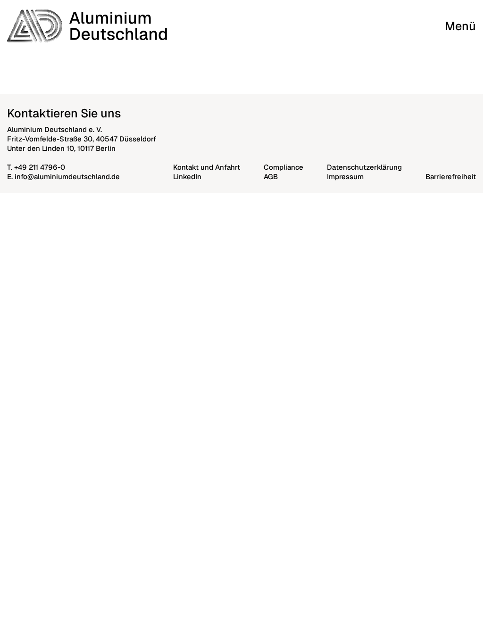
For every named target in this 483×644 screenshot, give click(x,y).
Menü (460, 25)
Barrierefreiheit (450, 176)
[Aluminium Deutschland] (87, 26)
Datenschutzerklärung (364, 167)
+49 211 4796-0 (39, 167)
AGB (271, 176)
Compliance (283, 167)
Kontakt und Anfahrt (206, 167)
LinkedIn (187, 176)
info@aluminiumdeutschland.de (67, 176)
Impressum (345, 176)
